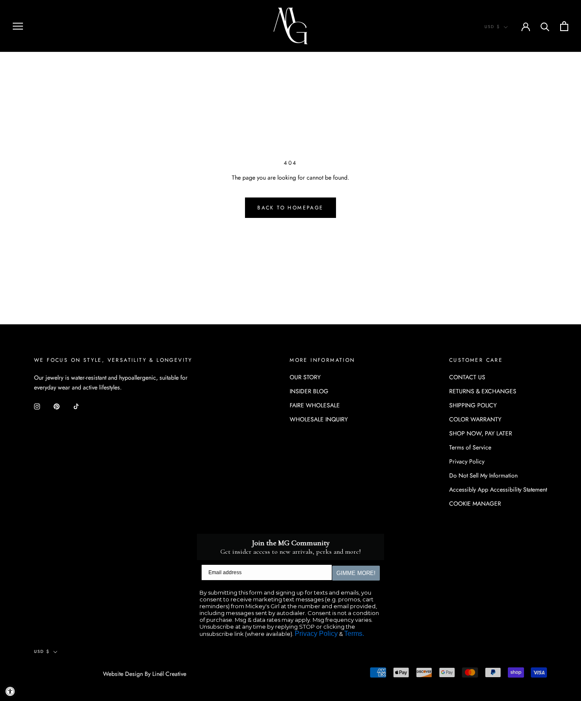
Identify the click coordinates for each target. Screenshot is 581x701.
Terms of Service (470, 447)
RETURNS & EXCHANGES (482, 391)
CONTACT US (467, 377)
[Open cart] (564, 26)
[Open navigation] (18, 25)
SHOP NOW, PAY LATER (480, 433)
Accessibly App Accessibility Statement (498, 489)
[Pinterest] (57, 406)
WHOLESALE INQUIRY (319, 419)
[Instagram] (37, 406)
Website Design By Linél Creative (144, 674)
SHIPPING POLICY (473, 405)
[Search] (545, 26)
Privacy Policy (466, 461)
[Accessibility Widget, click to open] (10, 691)
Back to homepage (290, 208)
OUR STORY (305, 377)
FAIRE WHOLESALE (315, 405)
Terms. (354, 633)
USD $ (492, 26)
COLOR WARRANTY (475, 419)
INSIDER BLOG (309, 391)
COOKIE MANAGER (475, 503)
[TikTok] (76, 406)
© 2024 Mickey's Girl (68, 674)
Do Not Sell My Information (483, 475)
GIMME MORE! (356, 573)
